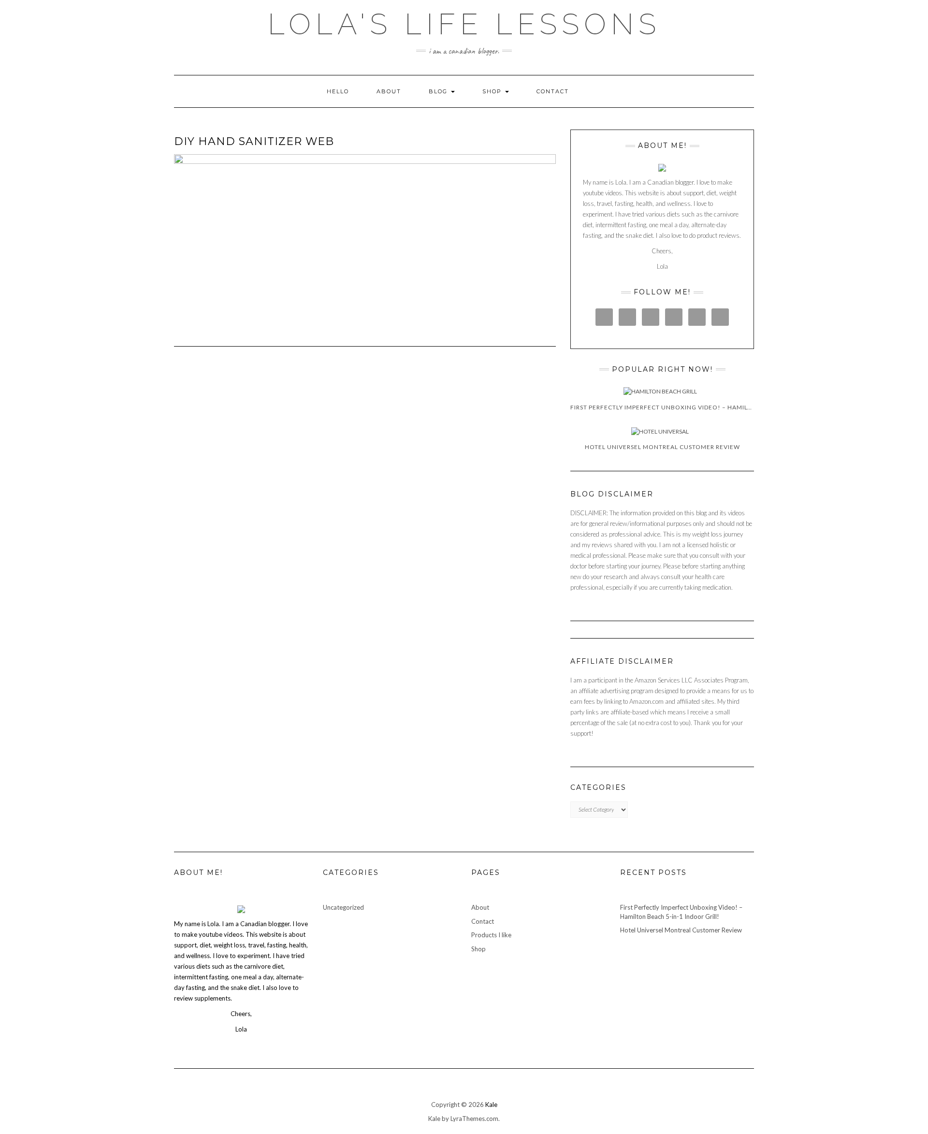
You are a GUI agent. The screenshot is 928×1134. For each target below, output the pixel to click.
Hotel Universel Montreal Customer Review (681, 930)
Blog (439, 91)
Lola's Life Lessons (464, 24)
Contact (552, 91)
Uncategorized (343, 907)
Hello (338, 91)
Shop (493, 91)
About (389, 91)
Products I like (491, 935)
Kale (491, 1104)
